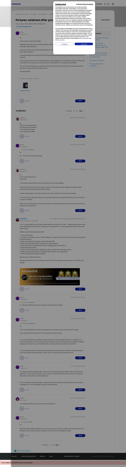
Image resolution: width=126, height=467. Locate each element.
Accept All (84, 44)
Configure (64, 44)
